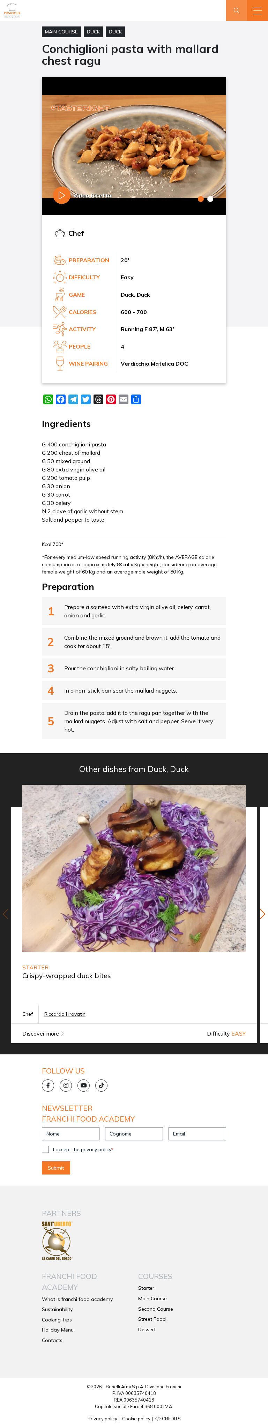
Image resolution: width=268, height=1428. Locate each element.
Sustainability (57, 1309)
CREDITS (171, 1418)
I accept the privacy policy (83, 1149)
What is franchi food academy (77, 1299)
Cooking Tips (57, 1320)
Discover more (41, 1033)
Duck (93, 32)
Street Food (152, 1319)
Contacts (52, 1340)
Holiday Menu (58, 1330)
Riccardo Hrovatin (64, 1014)
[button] (257, 10)
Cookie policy (136, 1418)
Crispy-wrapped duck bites (66, 975)
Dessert (147, 1329)
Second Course (155, 1309)
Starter (146, 1288)
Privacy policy (102, 1418)
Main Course (61, 32)
